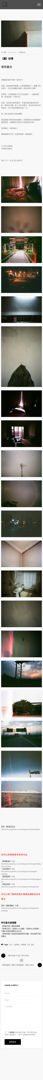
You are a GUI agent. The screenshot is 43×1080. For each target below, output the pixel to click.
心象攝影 (16, 944)
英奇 (4, 52)
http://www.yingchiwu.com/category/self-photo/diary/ (20, 829)
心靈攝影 (23, 944)
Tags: (5, 944)
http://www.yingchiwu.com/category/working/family (20, 887)
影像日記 (22, 52)
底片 (10, 944)
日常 (28, 944)
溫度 (32, 944)
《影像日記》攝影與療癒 (10, 926)
